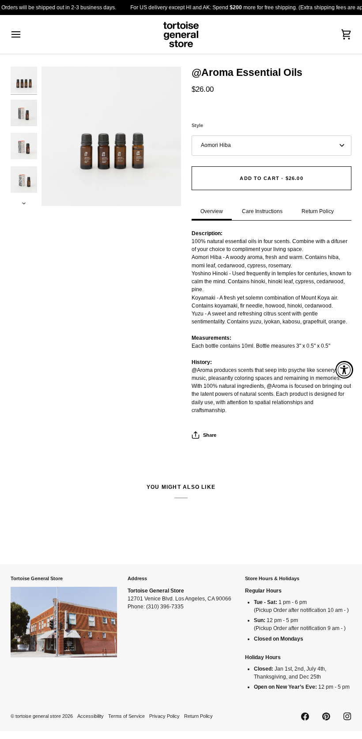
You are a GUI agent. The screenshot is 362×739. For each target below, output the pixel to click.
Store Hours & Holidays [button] (272, 578)
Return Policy (318, 211)
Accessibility (90, 716)
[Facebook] (305, 716)
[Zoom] (111, 136)
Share (209, 435)
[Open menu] (24, 34)
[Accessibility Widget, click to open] (344, 370)
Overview (211, 211)
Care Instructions (262, 211)
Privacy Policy (164, 716)
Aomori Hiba (216, 145)
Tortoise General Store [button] (37, 578)
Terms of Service (126, 716)
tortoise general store (38, 716)
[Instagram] (347, 716)
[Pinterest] (326, 716)
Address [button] (137, 578)
